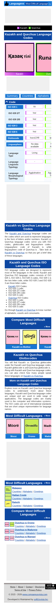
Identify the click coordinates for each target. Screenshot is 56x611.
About (20, 587)
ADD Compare (50, 586)
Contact (29, 587)
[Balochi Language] (8, 503)
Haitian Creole (19, 495)
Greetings (38, 491)
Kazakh (19, 73)
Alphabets (43, 96)
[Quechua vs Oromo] (9, 524)
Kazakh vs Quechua (14, 252)
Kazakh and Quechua (20, 233)
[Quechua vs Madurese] (9, 531)
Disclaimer (40, 587)
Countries (27, 96)
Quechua (50, 73)
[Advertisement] (28, 16)
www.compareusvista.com (34, 594)
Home (12, 587)
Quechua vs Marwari (25, 536)
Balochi (16, 502)
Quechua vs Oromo (24, 523)
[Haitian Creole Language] (8, 496)
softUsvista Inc (41, 599)
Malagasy (17, 488)
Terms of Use (20, 590)
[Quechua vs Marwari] (9, 538)
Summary (12, 96)
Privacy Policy (35, 590)
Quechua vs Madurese (26, 529)
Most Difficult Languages (37, 3)
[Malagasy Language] (8, 489)
